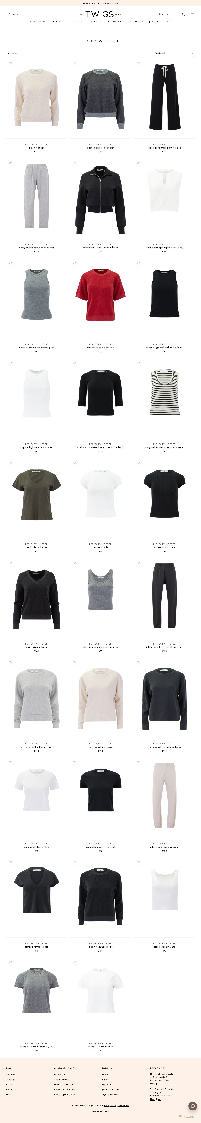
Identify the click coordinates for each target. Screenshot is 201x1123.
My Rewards (60, 1074)
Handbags (95, 21)
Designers (58, 21)
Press (8, 1094)
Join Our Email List (110, 1089)
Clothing (77, 21)
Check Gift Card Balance (66, 1089)
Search (15, 13)
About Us (10, 1074)
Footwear (114, 21)
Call (159, 1083)
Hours (153, 1083)
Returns (9, 1084)
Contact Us (11, 1089)
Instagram (106, 1084)
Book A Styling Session (64, 1094)
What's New (38, 21)
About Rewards (61, 1079)
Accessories (135, 21)
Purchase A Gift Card (64, 1084)
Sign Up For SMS (110, 1094)
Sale (168, 21)
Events (105, 1074)
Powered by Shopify (100, 1111)
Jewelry (154, 21)
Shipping (10, 1079)
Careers (105, 1079)
